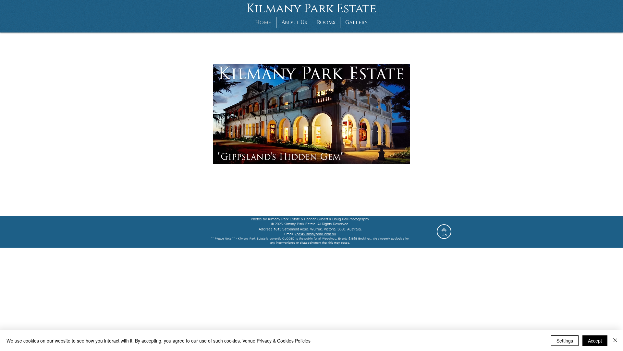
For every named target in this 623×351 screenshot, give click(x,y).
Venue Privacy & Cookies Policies (276, 340)
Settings (564, 340)
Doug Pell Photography (350, 219)
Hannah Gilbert (316, 219)
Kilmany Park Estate (284, 219)
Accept (595, 340)
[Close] (615, 340)
